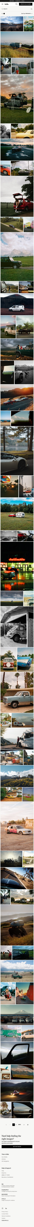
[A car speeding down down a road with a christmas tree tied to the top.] (17, 1091)
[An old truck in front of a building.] (5, 131)
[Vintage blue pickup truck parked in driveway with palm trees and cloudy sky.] (17, 692)
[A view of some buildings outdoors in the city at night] (17, 566)
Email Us (4, 1173)
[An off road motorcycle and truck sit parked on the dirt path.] (24, 372)
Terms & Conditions (6, 1216)
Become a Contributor (7, 1177)
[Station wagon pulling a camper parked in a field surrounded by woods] (17, 514)
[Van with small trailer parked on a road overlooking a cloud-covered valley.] (17, 925)
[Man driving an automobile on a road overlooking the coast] (22, 1110)
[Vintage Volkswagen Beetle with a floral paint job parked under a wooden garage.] (17, 626)
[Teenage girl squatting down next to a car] (7, 993)
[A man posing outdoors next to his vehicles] (5, 897)
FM (2, 1184)
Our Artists (4, 1157)
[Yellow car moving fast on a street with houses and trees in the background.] (22, 131)
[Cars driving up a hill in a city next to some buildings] (25, 993)
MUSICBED (5, 1194)
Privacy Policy (5, 1211)
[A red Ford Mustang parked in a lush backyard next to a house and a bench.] (28, 794)
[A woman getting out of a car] (5, 720)
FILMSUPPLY (5, 1190)
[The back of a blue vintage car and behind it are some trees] (25, 659)
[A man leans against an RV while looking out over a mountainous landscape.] (17, 739)
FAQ (3, 1170)
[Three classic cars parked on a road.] (17, 398)
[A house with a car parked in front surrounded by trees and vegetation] (11, 794)
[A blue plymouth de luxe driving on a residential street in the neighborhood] (26, 287)
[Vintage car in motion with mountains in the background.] (27, 1033)
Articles (4, 1159)
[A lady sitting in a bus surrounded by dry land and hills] (17, 304)
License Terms (5, 1213)
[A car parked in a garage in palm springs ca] (28, 859)
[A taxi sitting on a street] (29, 23)
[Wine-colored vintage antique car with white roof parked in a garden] (22, 168)
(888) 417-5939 (6, 1175)
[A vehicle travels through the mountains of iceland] (23, 66)
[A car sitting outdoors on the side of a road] (17, 150)
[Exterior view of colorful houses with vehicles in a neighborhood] (29, 224)
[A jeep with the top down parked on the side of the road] (25, 327)
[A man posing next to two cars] (5, 66)
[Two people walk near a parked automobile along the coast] (23, 720)
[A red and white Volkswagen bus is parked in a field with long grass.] (8, 659)
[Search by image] (31, 9)
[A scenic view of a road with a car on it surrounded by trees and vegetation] (17, 450)
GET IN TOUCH (17, 1146)
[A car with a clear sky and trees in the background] (23, 953)
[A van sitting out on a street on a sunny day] (11, 23)
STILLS (4, 1198)
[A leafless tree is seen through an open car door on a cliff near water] (17, 1053)
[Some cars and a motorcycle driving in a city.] (25, 536)
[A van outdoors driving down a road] (29, 598)
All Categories (5, 1161)
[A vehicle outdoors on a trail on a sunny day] (17, 45)
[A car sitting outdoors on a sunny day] (5, 168)
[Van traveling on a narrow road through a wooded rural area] (11, 224)
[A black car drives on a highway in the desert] (17, 878)
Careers (3, 1218)
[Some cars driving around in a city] (26, 486)
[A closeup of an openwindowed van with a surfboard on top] (5, 1072)
